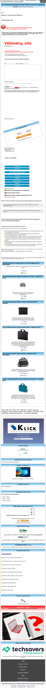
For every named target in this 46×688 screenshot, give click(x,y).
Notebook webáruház (8, 188)
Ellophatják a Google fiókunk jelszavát (10, 579)
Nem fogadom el (21, 686)
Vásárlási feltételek (23, 672)
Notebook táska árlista (13, 192)
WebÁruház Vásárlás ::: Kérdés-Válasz (24, 251)
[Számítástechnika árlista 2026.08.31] (23, 521)
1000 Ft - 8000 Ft (6, 497)
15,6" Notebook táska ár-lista (17, 172)
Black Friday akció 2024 (7, 590)
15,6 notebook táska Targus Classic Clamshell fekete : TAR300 (20, 302)
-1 (17, 83)
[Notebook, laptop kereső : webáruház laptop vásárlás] (23, 602)
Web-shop (17, 506)
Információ (17, 185)
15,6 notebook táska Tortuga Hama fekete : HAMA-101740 (21, 327)
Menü (43, 1)
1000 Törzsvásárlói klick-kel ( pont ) (13, 55)
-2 (14, 83)
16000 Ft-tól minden (6, 500)
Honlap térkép (23, 667)
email (23, 661)
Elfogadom (14, 686)
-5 (6, 83)
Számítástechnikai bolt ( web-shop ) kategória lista (17, 515)
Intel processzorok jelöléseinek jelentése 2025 (12, 572)
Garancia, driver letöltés (10, 197)
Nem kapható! (24, 136)
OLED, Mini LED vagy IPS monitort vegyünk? (12, 557)
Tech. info (17, 168)
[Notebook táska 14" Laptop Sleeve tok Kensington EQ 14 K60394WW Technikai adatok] (23, 267)
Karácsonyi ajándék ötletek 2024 (9, 586)
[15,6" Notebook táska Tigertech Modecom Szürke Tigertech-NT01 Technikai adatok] (23, 290)
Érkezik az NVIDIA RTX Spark (8, 568)
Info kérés (23, 669)
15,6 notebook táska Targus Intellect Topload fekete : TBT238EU (19, 354)
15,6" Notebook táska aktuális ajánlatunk (16, 29)
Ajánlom (17, 183)
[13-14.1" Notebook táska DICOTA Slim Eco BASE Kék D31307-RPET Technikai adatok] (23, 393)
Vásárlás (17, 166)
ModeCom (22, 0)
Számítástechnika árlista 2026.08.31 (23, 522)
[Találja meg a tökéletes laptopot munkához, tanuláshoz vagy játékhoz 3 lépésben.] (23, 639)
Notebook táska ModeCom (31, 0)
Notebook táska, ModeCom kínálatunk (17, 190)
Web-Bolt (16, 0)
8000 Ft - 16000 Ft (6, 498)
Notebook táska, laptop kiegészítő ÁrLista (18, 195)
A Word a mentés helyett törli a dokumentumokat (12, 575)
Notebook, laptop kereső (23, 603)
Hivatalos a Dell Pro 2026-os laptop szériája (11, 564)
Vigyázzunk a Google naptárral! (9, 582)
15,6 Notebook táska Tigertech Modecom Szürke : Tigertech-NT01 (22, 277)
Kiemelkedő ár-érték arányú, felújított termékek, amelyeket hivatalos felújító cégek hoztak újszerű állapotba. (23, 657)
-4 (9, 83)
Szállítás (17, 178)
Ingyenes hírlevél (23, 664)
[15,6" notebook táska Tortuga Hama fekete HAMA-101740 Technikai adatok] (23, 340)
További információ (30, 686)
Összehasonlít (17, 180)
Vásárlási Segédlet (23, 678)
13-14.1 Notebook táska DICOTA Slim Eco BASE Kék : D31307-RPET (22, 379)
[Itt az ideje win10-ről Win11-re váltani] (23, 476)
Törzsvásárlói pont (23, 139)
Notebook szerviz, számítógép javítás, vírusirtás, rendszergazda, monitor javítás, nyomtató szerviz (23, 547)
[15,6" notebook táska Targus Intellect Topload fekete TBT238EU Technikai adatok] (23, 367)
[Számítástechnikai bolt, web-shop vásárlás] (34, 515)
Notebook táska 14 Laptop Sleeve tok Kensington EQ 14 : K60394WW (21, 263)
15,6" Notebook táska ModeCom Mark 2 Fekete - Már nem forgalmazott (22, 1)
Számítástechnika (21, 545)
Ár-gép (17, 175)
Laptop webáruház (9, 0)
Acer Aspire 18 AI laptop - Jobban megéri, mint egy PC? (14, 561)
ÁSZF (23, 675)
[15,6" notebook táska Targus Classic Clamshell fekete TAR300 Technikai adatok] (23, 316)
